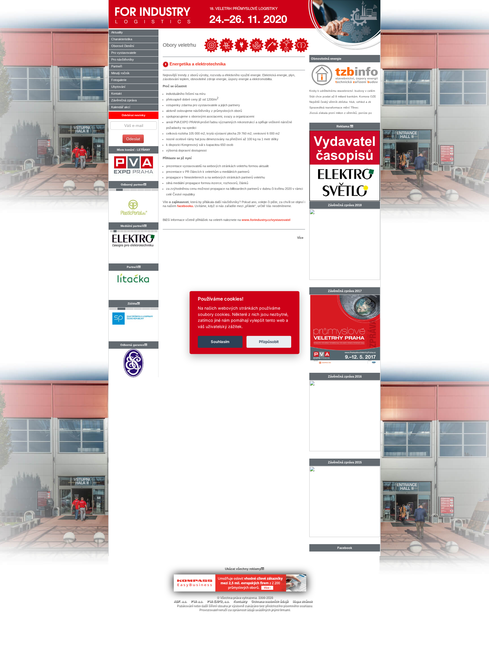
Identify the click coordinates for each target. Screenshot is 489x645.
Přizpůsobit (269, 341)
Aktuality (117, 32)
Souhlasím (220, 341)
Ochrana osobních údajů (269, 601)
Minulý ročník (120, 73)
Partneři (116, 66)
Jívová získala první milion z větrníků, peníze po (340, 112)
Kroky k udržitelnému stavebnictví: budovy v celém (342, 90)
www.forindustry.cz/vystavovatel (266, 220)
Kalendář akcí (120, 107)
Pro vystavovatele (123, 52)
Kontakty (240, 601)
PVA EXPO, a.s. (218, 601)
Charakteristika (121, 39)
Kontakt (116, 93)
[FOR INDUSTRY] (156, 14)
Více (301, 237)
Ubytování (118, 86)
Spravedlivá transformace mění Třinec (334, 107)
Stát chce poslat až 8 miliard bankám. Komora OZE (342, 96)
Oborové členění (122, 46)
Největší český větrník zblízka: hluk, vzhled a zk (340, 101)
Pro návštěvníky (122, 59)
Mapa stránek (302, 601)
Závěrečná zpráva (124, 100)
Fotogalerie (118, 80)
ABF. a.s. (179, 601)
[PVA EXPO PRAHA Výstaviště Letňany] (133, 167)
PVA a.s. (197, 601)
